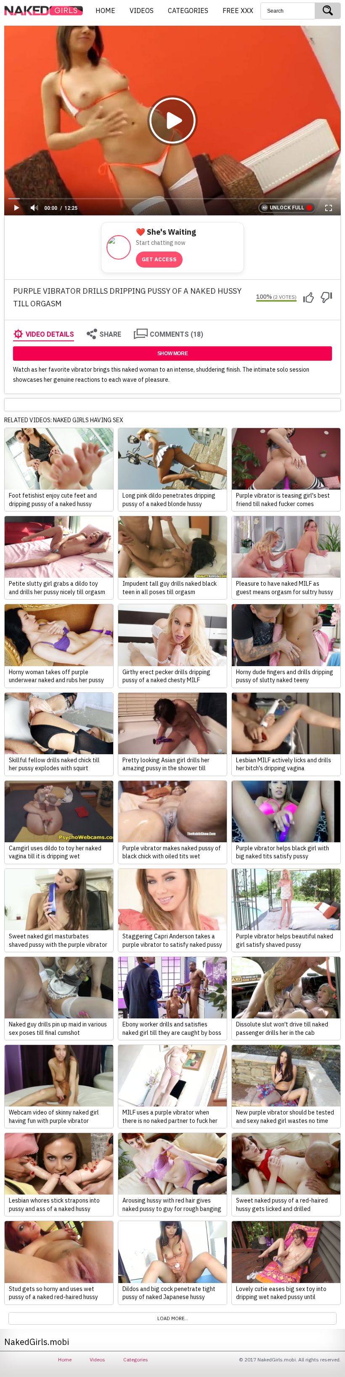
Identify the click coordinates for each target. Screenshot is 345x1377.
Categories (135, 1359)
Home (65, 1359)
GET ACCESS (159, 259)
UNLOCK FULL (287, 208)
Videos (97, 1359)
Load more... (172, 1318)
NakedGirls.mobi (46, 11)
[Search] (328, 11)
